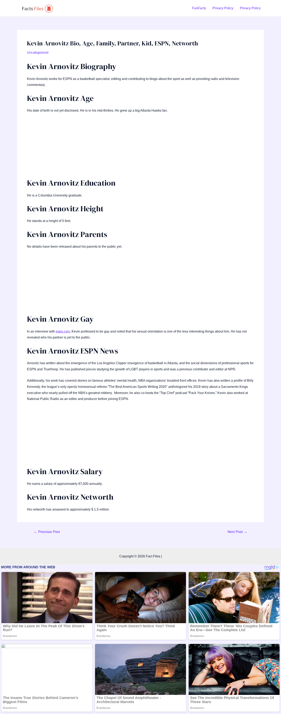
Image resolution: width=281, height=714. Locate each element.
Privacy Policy (222, 8)
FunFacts (199, 8)
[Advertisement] (140, 147)
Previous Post (47, 532)
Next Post (237, 532)
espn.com (63, 331)
